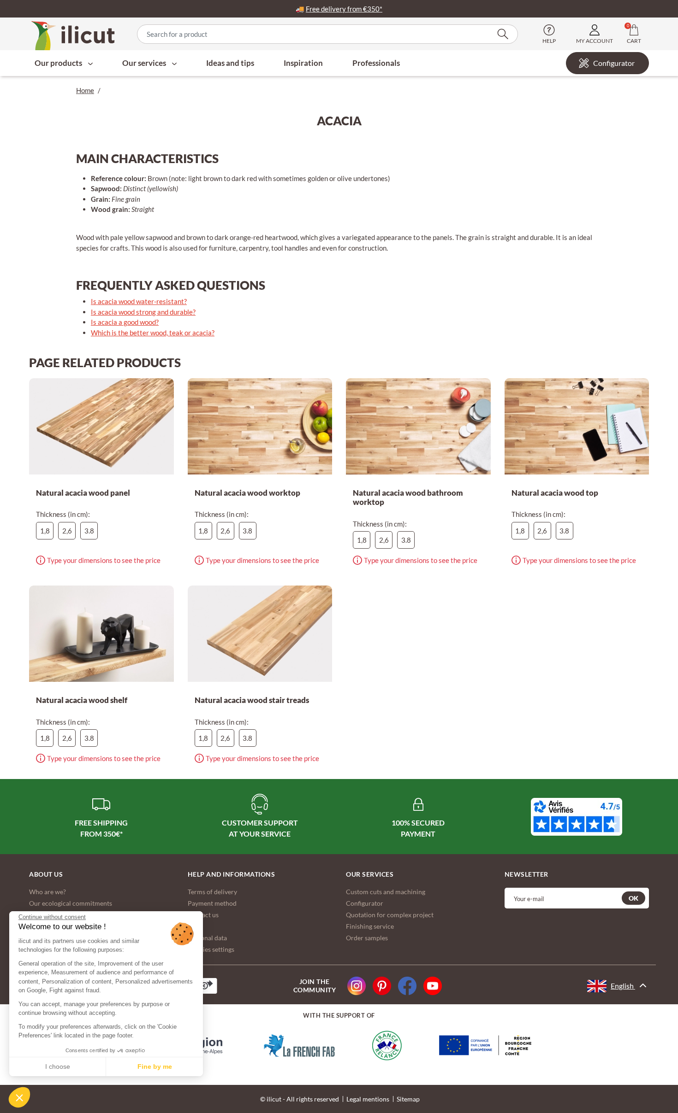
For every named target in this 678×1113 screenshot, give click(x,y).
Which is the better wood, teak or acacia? (152, 332)
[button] (19, 1097)
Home (85, 90)
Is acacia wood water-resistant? (139, 301)
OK (633, 898)
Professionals (376, 63)
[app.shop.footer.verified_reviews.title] (576, 817)
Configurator (614, 63)
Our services (144, 63)
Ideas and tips (230, 63)
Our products (59, 63)
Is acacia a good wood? (125, 322)
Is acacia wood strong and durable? (143, 312)
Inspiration (303, 63)
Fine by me (154, 1066)
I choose (57, 1066)
